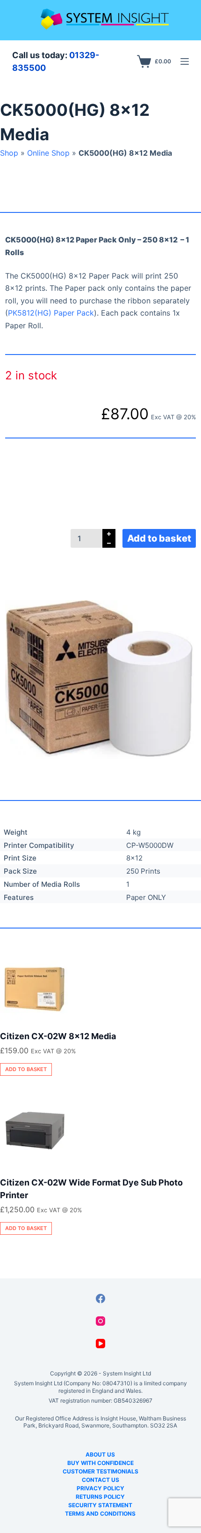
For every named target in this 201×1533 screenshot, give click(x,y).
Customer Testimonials (100, 1471)
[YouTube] (100, 1343)
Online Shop (48, 153)
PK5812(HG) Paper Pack (51, 312)
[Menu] (184, 61)
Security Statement (100, 1505)
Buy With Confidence (100, 1462)
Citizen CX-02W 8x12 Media (58, 1036)
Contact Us (100, 1479)
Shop (9, 153)
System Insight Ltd (127, 1373)
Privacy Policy (100, 1488)
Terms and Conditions (100, 1513)
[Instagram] (100, 1321)
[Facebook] (100, 1298)
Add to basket (159, 538)
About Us (100, 1454)
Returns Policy (100, 1496)
